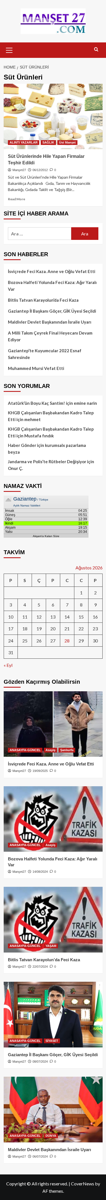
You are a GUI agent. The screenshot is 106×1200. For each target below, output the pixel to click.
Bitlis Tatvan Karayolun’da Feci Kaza (43, 300)
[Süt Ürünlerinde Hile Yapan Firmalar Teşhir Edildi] (53, 116)
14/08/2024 (40, 871)
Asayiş (50, 750)
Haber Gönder (22, 445)
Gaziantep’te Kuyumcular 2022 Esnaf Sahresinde (44, 354)
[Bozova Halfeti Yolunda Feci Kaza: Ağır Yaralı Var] (53, 819)
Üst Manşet (67, 142)
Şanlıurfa (66, 750)
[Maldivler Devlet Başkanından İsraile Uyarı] (53, 1109)
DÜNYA (51, 1135)
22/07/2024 (40, 966)
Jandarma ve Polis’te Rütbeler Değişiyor (47, 461)
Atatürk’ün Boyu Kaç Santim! (36, 403)
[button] (9, 49)
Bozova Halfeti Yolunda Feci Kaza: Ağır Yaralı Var (52, 286)
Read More (16, 199)
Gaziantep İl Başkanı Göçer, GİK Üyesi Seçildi (52, 310)
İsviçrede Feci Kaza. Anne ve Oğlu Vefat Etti (51, 271)
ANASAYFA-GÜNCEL (25, 750)
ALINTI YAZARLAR (24, 142)
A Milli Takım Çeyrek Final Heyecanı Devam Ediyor (50, 336)
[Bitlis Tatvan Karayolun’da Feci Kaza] (53, 919)
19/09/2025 (40, 770)
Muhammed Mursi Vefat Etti (36, 368)
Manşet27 (19, 170)
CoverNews (82, 1183)
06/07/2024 (40, 1156)
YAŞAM (51, 945)
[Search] (96, 49)
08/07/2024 (40, 1061)
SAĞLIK (48, 142)
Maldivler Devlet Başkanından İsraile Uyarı (49, 321)
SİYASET (52, 1040)
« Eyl (8, 665)
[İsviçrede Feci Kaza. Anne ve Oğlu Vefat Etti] (53, 724)
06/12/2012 (40, 170)
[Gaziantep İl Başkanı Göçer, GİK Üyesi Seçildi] (53, 1014)
